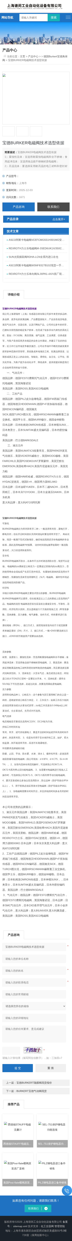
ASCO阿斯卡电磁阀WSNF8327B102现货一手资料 (37, 265)
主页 (23, 56)
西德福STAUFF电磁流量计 (18, 1143)
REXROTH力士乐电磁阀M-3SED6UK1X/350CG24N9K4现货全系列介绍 (38, 248)
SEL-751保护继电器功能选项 (53, 1143)
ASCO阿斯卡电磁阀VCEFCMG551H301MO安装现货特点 (38, 239)
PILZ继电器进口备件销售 (52, 1182)
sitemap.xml (20, 1226)
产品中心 (33, 56)
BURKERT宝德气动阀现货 (31, 1091)
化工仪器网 (47, 1226)
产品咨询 (19, 206)
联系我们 (53, 206)
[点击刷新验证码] (33, 1050)
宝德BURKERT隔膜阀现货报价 (34, 1082)
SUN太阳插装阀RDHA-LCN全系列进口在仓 (33, 256)
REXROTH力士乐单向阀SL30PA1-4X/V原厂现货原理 (38, 273)
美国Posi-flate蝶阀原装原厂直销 (18, 1182)
